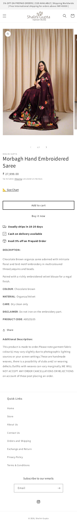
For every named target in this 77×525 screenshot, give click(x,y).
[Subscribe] (59, 488)
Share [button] (10, 330)
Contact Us (13, 432)
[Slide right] (46, 147)
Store (10, 416)
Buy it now (38, 216)
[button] (4, 16)
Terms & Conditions (18, 465)
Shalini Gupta (42, 518)
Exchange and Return (19, 449)
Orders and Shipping (19, 440)
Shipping (18, 179)
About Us (12, 424)
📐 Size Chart (11, 190)
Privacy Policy (15, 457)
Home (10, 408)
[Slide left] (31, 147)
